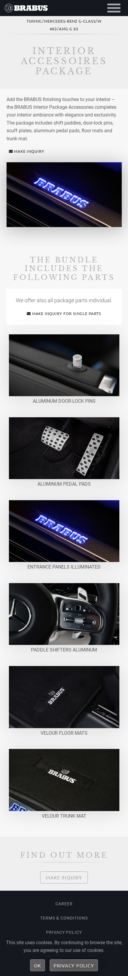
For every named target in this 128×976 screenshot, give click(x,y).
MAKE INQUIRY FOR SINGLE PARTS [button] (67, 313)
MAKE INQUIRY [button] (29, 151)
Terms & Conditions (64, 918)
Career (64, 903)
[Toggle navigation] (114, 8)
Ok (37, 965)
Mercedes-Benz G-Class (70, 20)
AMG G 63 (69, 28)
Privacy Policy (64, 932)
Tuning (34, 20)
